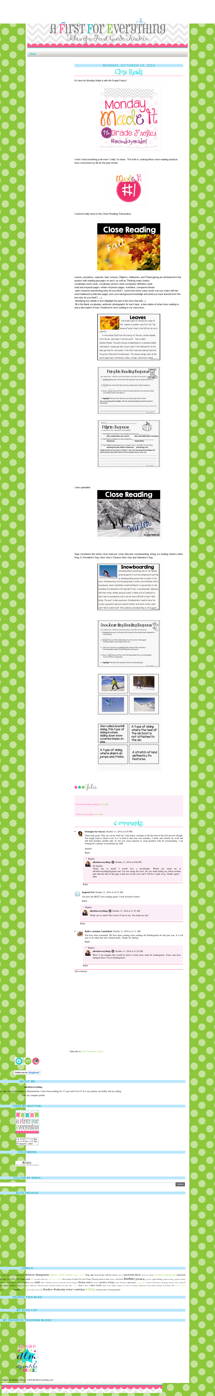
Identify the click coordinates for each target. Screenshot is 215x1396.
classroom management (165, 1274)
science (75, 1285)
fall (95, 814)
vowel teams (8, 1289)
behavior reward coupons (61, 1274)
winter (100, 814)
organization (141, 1282)
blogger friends (79, 1275)
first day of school (55, 1279)
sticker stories (181, 1285)
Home (33, 53)
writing (90, 1289)
